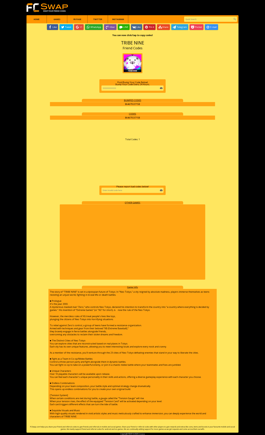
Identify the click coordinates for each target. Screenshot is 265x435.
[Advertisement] (132, 163)
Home (36, 19)
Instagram (118, 19)
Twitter (97, 19)
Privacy (141, 434)
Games (57, 19)
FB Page (77, 19)
